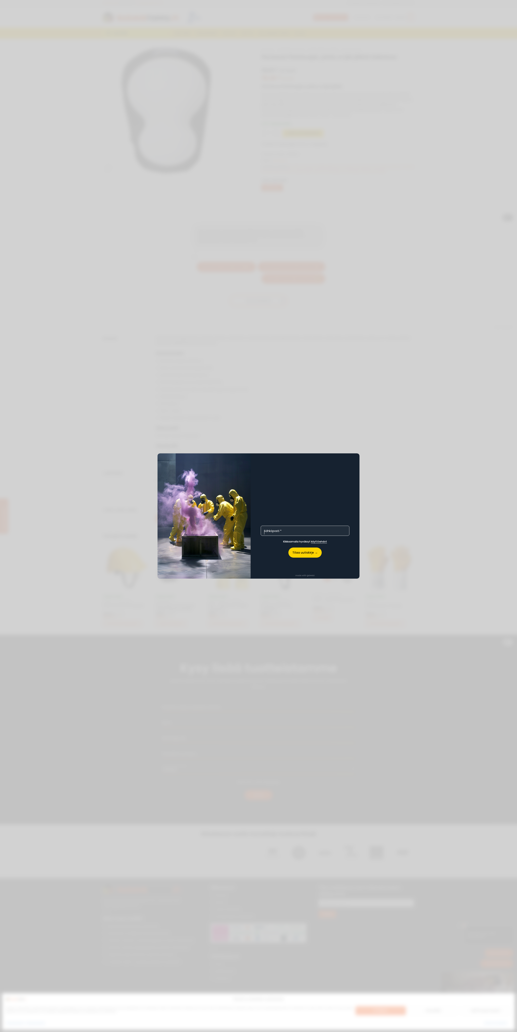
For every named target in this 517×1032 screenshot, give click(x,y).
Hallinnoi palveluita (495, 1022)
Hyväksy (380, 1010)
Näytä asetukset (485, 1010)
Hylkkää (433, 1010)
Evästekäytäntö (15, 1022)
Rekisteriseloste (35, 1022)
